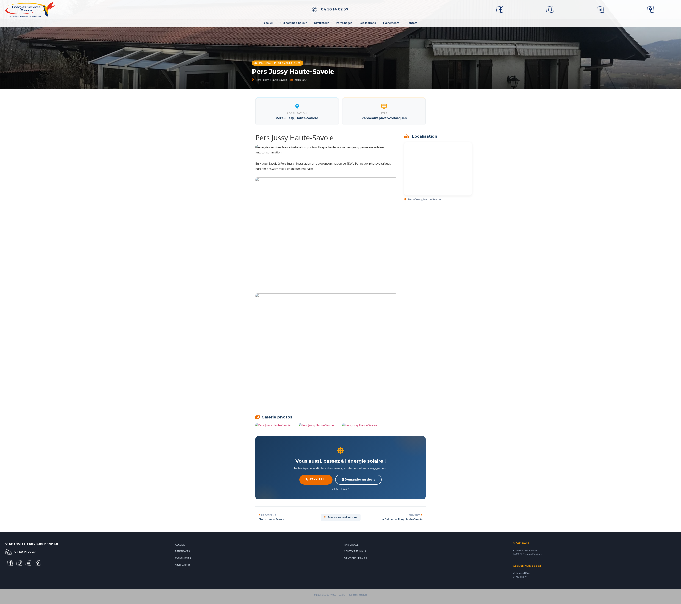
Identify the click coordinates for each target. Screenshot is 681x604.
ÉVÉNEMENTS (183, 558)
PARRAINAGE (351, 544)
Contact (411, 23)
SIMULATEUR (182, 565)
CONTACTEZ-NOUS (355, 551)
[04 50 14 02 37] (314, 9)
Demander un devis (359, 479)
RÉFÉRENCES (182, 551)
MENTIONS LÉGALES (355, 558)
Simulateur (321, 23)
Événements (391, 23)
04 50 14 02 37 (334, 9)
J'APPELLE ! (317, 479)
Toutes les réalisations (342, 517)
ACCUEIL (180, 544)
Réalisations (367, 23)
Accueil (268, 23)
